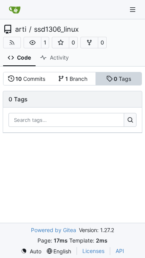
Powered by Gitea (53, 230)
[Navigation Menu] (133, 9)
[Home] (15, 10)
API (120, 251)
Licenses (93, 251)
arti (20, 29)
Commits (30, 78)
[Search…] (130, 120)
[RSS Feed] (12, 42)
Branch (76, 78)
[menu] (31, 251)
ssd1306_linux (56, 29)
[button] (32, 42)
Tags (122, 78)
